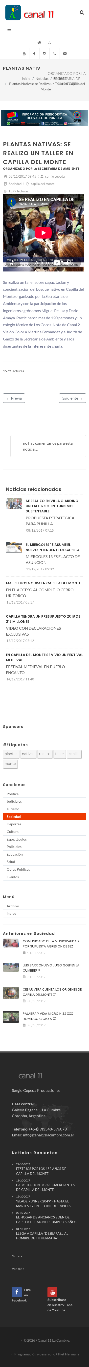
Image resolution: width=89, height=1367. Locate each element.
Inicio (26, 78)
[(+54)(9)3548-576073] (55, 53)
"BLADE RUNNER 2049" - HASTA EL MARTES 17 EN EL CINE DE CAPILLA (43, 1201)
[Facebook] (34, 53)
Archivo (13, 906)
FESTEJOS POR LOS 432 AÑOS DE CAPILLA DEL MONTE (41, 1169)
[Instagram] (44, 53)
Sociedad (60, 78)
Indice (11, 913)
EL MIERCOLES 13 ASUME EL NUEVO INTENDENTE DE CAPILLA (53, 547)
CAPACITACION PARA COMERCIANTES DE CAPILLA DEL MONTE (45, 1185)
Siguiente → (72, 398)
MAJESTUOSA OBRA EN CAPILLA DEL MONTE (43, 583)
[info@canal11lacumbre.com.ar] (65, 53)
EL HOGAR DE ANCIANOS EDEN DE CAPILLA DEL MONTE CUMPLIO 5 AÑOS (46, 1217)
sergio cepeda (54, 176)
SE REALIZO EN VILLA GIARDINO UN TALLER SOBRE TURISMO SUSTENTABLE (52, 506)
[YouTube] (24, 53)
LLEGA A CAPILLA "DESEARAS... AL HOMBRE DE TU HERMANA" (42, 1233)
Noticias (42, 78)
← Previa (14, 398)
